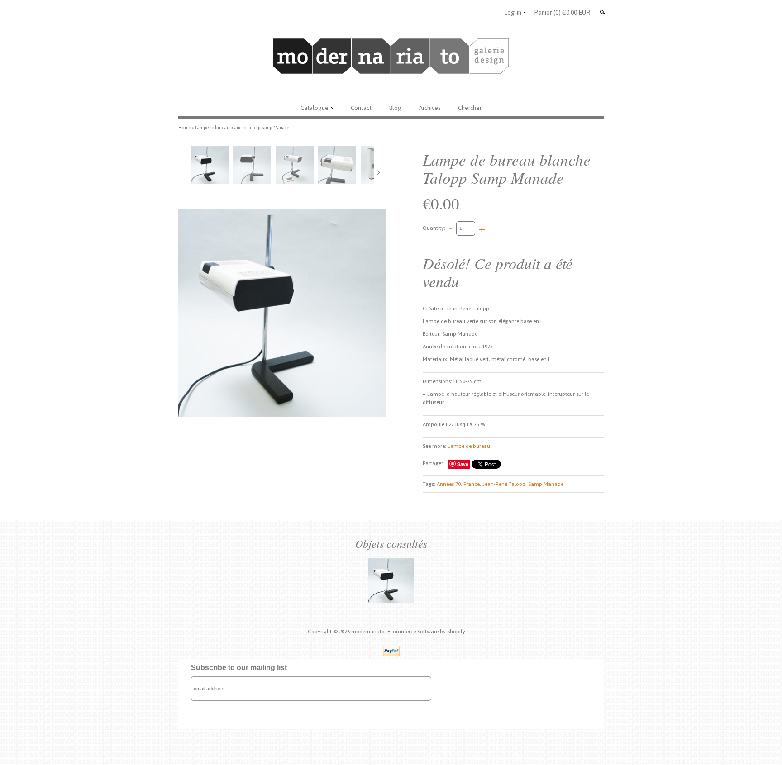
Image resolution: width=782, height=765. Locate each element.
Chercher (470, 108)
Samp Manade (545, 484)
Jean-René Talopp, (504, 484)
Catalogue (314, 108)
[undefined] (282, 313)
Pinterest (491, 12)
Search (601, 12)
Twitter (476, 12)
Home (184, 127)
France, (472, 484)
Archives (429, 108)
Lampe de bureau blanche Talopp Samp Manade (242, 127)
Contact (361, 108)
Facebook (461, 12)
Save (462, 464)
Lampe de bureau (469, 446)
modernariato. (369, 631)
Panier (562, 12)
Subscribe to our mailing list (239, 667)
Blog (395, 108)
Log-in (512, 12)
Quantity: (434, 228)
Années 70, (449, 484)
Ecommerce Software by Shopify (426, 631)
